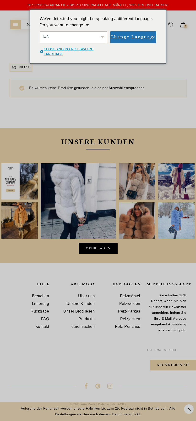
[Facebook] (86, 387)
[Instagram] (109, 387)
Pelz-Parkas (129, 311)
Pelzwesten (129, 304)
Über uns (86, 296)
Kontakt (42, 326)
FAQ (45, 319)
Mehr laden (98, 248)
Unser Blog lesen (79, 311)
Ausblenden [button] (189, 409)
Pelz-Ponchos (127, 326)
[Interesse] (98, 387)
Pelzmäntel (130, 296)
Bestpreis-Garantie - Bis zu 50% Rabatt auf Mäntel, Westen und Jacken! (98, 5)
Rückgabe (40, 311)
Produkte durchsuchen (83, 323)
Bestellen (40, 296)
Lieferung (40, 304)
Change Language (133, 37)
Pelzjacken (130, 319)
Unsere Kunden (80, 304)
